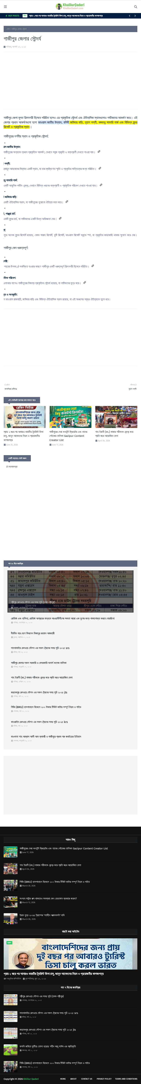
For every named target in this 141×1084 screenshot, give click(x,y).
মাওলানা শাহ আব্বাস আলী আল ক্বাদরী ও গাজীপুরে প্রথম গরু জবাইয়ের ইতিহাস (46, 736)
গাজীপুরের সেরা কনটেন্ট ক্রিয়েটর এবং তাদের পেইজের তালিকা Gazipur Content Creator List (68, 436)
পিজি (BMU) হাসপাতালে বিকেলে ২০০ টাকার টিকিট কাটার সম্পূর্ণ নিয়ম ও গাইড (46, 707)
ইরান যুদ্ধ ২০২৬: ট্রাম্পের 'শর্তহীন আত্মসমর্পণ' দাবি (42, 915)
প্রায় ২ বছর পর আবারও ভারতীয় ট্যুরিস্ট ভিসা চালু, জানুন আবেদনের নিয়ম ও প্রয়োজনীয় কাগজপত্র (66, 15)
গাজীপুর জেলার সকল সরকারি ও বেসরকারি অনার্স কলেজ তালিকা (38, 662)
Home (63, 1079)
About (73, 1079)
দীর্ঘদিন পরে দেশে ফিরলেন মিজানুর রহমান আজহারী (33, 633)
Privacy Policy (104, 1079)
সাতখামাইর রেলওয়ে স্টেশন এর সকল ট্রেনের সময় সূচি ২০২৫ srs (40, 648)
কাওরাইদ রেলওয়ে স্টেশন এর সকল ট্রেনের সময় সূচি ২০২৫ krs (39, 722)
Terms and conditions (126, 1079)
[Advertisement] (70, 80)
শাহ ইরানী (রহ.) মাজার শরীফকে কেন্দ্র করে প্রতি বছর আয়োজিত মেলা (114, 434)
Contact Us (86, 1079)
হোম (8, 29)
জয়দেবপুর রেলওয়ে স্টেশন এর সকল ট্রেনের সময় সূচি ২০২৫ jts (39, 692)
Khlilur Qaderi (31, 1079)
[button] (99, 151)
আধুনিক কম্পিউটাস (14, 978)
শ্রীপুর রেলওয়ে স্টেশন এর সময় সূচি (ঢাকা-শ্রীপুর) (33, 602)
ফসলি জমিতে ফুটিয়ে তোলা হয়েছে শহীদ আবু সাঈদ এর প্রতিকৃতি (48, 1046)
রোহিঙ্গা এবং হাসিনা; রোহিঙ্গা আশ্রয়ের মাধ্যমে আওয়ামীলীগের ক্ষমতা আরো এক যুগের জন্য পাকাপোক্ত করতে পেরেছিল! (63, 618)
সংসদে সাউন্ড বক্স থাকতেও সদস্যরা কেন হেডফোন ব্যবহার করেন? (48, 898)
